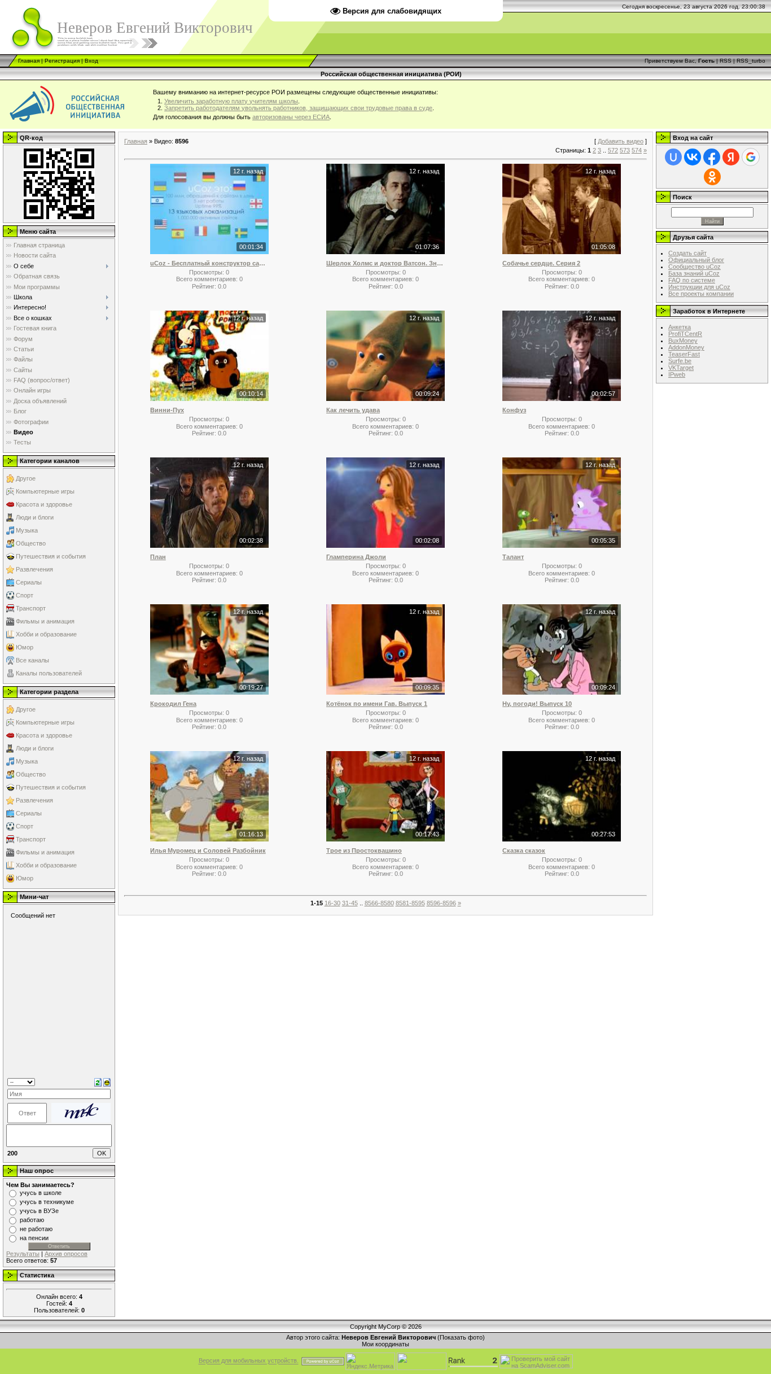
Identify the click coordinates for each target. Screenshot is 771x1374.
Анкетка (679, 327)
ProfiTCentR (685, 333)
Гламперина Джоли (356, 556)
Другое (26, 478)
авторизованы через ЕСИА (291, 117)
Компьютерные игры (45, 491)
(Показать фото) (461, 1337)
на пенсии (34, 1238)
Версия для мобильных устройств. (249, 1361)
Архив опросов (66, 1253)
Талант (513, 556)
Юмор (24, 647)
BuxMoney (683, 340)
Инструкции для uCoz (699, 286)
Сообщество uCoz (694, 266)
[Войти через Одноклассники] (712, 176)
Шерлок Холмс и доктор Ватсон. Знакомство (385, 263)
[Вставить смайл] (107, 1081)
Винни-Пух (167, 410)
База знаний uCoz (694, 273)
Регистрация (62, 61)
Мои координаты (385, 1344)
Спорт (24, 595)
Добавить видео (620, 141)
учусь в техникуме (47, 1201)
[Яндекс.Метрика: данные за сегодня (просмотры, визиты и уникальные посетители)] (370, 1361)
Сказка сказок (523, 850)
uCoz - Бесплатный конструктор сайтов (209, 263)
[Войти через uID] (673, 157)
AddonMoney (686, 347)
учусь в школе (41, 1192)
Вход (91, 61)
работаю (32, 1219)
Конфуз (514, 410)
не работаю (36, 1228)
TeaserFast (684, 354)
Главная (29, 61)
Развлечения (34, 569)
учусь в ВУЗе (39, 1210)
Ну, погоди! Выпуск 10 (537, 703)
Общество (31, 543)
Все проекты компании (701, 293)
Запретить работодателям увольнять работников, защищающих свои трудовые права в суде (298, 107)
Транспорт (31, 608)
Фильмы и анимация (45, 621)
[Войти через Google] (751, 157)
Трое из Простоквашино (364, 850)
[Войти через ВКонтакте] (692, 157)
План (158, 556)
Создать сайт (687, 253)
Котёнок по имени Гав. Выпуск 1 (376, 703)
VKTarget (681, 367)
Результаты (23, 1253)
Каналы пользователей (49, 673)
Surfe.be (679, 360)
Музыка (27, 530)
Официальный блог (696, 259)
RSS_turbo (751, 61)
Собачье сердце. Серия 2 (541, 263)
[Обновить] (98, 1081)
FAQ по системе (691, 280)
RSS (725, 61)
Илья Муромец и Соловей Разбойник (208, 850)
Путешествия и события (51, 556)
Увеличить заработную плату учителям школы (231, 101)
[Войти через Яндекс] (730, 157)
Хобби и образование (46, 634)
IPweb (676, 374)
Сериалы (29, 582)
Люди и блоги (35, 517)
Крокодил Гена (173, 703)
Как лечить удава (353, 410)
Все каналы (32, 660)
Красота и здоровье (44, 504)
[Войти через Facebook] (711, 157)
